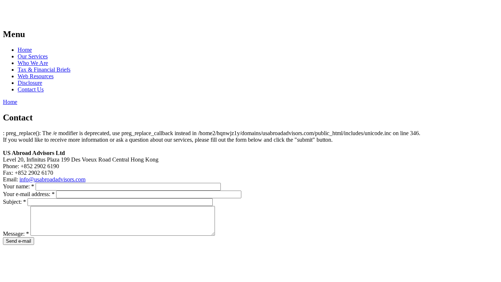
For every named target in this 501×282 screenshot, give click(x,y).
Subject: (14, 202)
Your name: (18, 186)
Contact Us (31, 89)
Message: (16, 234)
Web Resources (36, 76)
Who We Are (33, 63)
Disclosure (30, 83)
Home (25, 50)
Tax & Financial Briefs (44, 69)
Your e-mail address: (29, 194)
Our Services (33, 56)
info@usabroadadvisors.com (52, 179)
